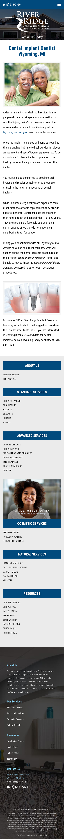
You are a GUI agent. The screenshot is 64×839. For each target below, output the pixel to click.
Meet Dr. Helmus (11, 374)
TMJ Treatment (10, 462)
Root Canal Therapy (13, 457)
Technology (9, 615)
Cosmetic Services (15, 719)
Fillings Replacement (13, 541)
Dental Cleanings (12, 401)
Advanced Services (15, 713)
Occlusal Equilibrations (15, 567)
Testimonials (9, 379)
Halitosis (7, 409)
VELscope (7, 580)
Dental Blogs (9, 607)
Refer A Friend (10, 633)
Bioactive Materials (13, 563)
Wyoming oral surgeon (15, 132)
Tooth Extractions (12, 466)
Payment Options (11, 624)
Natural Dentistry (14, 725)
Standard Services (15, 707)
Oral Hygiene (9, 405)
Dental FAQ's (9, 628)
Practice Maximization (40, 835)
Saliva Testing (10, 576)
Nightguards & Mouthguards (17, 453)
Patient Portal (10, 611)
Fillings (7, 422)
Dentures (8, 470)
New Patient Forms (12, 602)
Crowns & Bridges (12, 444)
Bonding (7, 418)
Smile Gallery (10, 620)
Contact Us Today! (32, 37)
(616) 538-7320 (12, 4)
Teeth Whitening (11, 532)
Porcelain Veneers (12, 537)
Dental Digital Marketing (24, 835)
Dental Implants (11, 449)
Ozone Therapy (10, 572)
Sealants (8, 414)
